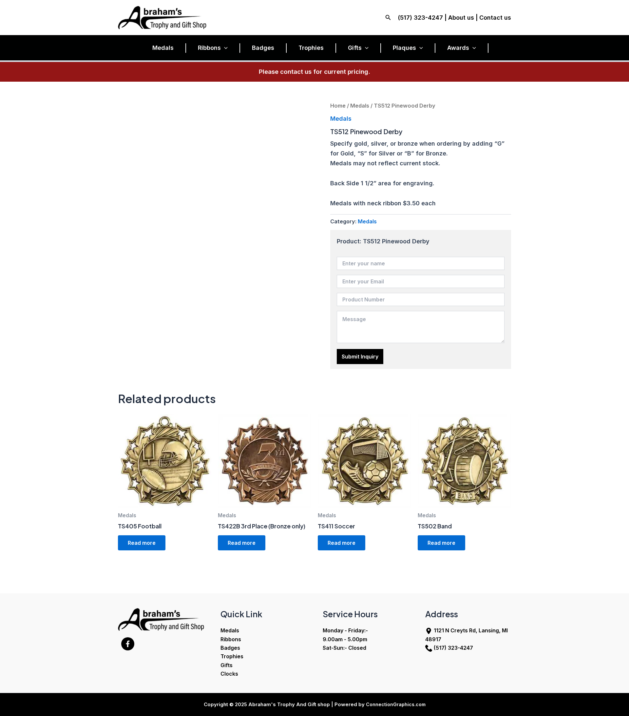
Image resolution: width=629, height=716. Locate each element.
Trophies (311, 47)
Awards (458, 47)
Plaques (404, 47)
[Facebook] (127, 643)
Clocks (229, 673)
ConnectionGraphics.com (396, 704)
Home (338, 105)
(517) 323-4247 (453, 647)
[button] (388, 17)
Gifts (355, 47)
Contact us (495, 17)
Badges (263, 47)
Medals (163, 47)
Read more (142, 543)
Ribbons (209, 47)
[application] (224, 48)
